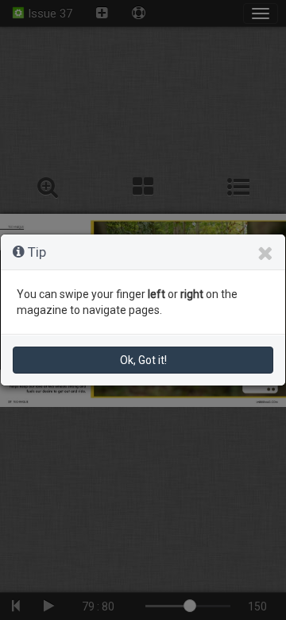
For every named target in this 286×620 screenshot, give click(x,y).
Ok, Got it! (143, 360)
